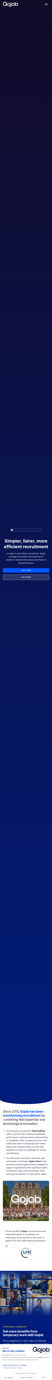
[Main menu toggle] (46, 4)
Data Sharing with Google (13, 1368)
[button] (26, 570)
